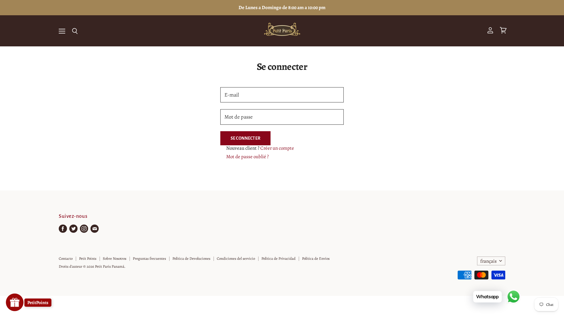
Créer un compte (277, 148)
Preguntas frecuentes (149, 258)
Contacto (66, 258)
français (488, 261)
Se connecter (245, 138)
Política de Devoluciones (191, 258)
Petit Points (87, 258)
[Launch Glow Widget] (15, 302)
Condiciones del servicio (236, 258)
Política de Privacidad (278, 258)
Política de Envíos (316, 258)
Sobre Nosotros (114, 258)
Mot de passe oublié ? (247, 156)
